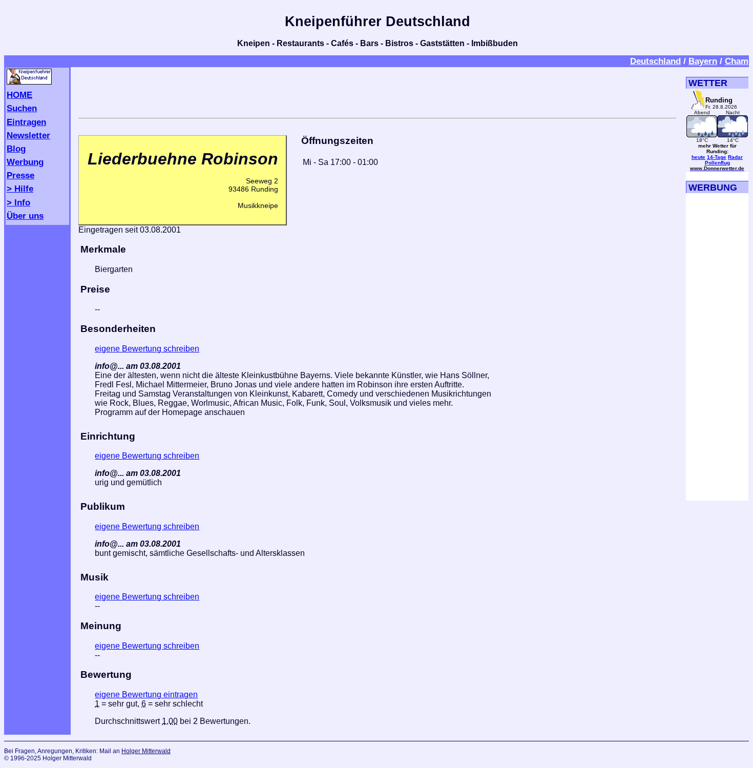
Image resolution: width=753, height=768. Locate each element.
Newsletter (28, 135)
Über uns (25, 216)
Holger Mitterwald (146, 751)
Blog (16, 148)
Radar (735, 157)
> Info (18, 202)
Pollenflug (717, 162)
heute (698, 157)
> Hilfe (20, 188)
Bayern (702, 61)
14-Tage (716, 157)
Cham (736, 61)
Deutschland (655, 61)
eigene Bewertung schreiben (147, 348)
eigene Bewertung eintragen (146, 694)
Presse (20, 175)
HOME (19, 95)
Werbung (25, 162)
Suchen (22, 108)
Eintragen (26, 122)
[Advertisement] (377, 91)
